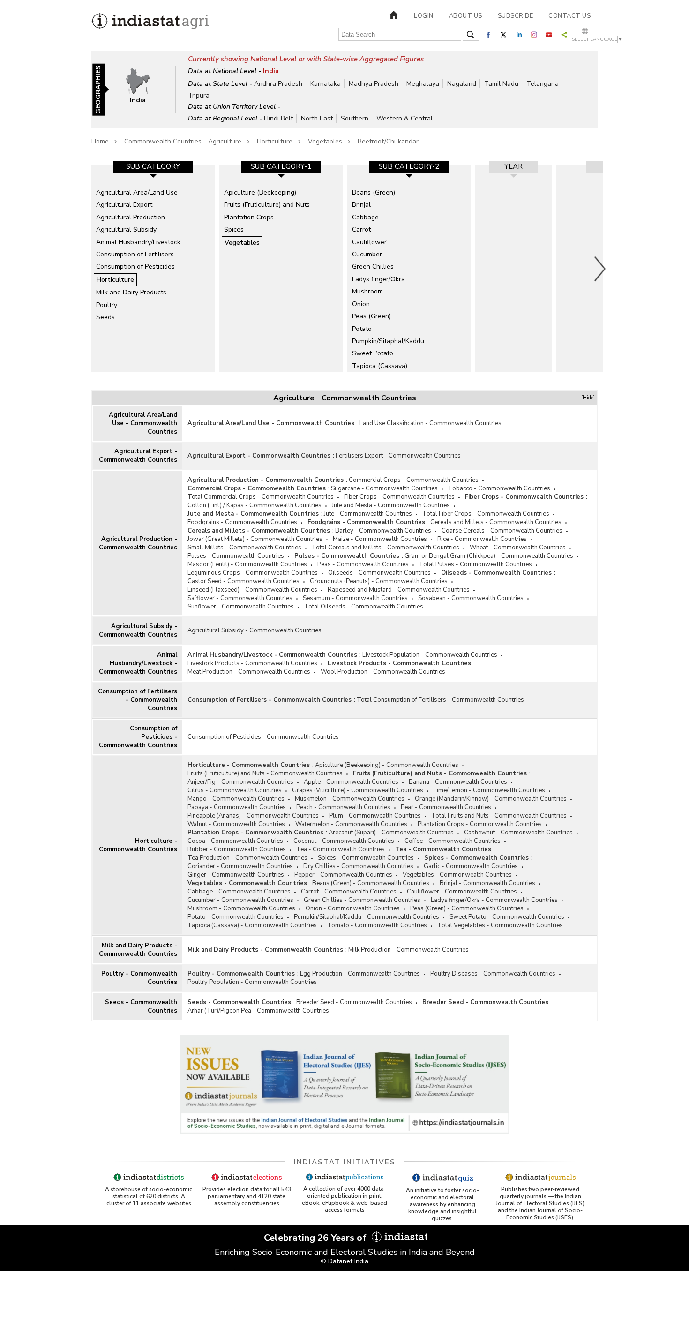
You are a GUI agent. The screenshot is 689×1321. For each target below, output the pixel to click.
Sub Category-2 (409, 166)
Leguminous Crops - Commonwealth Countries (252, 573)
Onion (361, 304)
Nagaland (461, 83)
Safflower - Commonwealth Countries (239, 598)
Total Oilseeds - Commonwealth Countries (363, 606)
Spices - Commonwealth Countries (366, 858)
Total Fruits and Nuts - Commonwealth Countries (499, 815)
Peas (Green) (371, 316)
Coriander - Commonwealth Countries (240, 866)
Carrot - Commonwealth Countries (349, 891)
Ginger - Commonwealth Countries (235, 875)
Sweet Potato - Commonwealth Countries (506, 917)
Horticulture (274, 141)
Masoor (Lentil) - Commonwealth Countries (247, 564)
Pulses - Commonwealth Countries (235, 556)
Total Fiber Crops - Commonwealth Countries (485, 514)
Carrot (361, 229)
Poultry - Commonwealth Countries (139, 977)
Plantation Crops (249, 217)
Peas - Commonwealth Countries (363, 564)
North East (317, 118)
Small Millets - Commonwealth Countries (244, 547)
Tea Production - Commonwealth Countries (247, 858)
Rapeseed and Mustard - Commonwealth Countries (399, 589)
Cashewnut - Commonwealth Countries (518, 832)
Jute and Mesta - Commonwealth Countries (391, 505)
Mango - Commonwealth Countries (236, 799)
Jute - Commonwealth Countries (368, 514)
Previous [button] (87, 269)
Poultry (106, 304)
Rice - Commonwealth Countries (482, 539)
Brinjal (361, 204)
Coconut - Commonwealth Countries (343, 841)
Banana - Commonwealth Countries (458, 782)
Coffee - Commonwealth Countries (452, 841)
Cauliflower (369, 242)
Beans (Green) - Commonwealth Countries (370, 883)
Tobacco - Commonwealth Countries (499, 488)
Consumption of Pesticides (135, 266)
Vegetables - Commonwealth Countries (457, 875)
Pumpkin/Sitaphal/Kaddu (388, 341)
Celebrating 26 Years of (316, 1237)
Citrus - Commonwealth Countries (234, 790)
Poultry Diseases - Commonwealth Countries (492, 973)
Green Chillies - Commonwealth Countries (362, 900)
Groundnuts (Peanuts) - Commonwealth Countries (379, 581)
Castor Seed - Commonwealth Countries (243, 581)
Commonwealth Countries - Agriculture (182, 141)
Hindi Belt (278, 118)
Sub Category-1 (281, 166)
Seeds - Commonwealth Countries (141, 1006)
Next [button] (600, 269)
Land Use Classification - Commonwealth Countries (430, 423)
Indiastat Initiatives (345, 1162)
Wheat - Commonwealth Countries (518, 547)
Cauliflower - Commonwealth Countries (462, 891)
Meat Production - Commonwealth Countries (248, 672)
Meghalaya (422, 83)
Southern (354, 118)
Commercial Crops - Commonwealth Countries (414, 480)
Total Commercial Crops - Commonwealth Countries (260, 497)
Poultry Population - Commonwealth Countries (252, 982)
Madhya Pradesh (373, 83)
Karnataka (325, 83)
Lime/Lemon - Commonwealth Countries (489, 790)
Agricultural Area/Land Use (137, 192)
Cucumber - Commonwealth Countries (240, 900)
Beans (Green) (373, 192)
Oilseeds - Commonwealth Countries (379, 573)
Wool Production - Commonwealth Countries (383, 672)
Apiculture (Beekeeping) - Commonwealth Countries (386, 765)
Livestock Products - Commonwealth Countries (252, 663)
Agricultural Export (124, 204)
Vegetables (325, 141)
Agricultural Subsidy (126, 229)
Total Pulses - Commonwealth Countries (475, 564)
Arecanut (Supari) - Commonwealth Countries (391, 832)
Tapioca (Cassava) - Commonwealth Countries (252, 925)
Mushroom (367, 291)
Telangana (542, 83)
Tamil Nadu (501, 83)
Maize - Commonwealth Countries (380, 539)
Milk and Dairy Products (131, 292)
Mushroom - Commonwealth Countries (241, 908)
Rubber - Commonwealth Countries (236, 849)
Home (100, 141)
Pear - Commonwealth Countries (446, 807)
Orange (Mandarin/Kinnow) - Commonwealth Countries (491, 799)
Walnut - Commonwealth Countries (236, 824)
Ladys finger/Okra (378, 279)
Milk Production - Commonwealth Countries (408, 950)
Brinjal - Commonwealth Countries (487, 883)
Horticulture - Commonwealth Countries (138, 845)
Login (424, 16)
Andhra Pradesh (278, 83)
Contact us (569, 16)
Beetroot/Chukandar (388, 141)
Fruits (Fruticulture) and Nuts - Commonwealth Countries (265, 773)
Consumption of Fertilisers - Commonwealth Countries (137, 700)
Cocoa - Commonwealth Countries (235, 841)
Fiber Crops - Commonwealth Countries (399, 497)
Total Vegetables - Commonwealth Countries (500, 925)
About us (465, 16)
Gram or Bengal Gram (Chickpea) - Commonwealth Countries (488, 556)
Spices (234, 229)
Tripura (199, 95)
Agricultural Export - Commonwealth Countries (138, 455)
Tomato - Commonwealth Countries (377, 925)
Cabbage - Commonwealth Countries (239, 891)
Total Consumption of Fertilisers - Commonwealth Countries (440, 700)
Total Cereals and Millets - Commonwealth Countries (385, 547)
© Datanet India (344, 1261)
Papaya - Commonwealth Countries (236, 807)
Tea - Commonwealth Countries (340, 849)
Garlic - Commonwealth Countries (471, 866)
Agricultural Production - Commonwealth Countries (138, 543)
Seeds (105, 317)
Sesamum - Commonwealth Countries (355, 598)
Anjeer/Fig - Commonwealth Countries (240, 782)
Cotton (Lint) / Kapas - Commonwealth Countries (254, 505)
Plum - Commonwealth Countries (375, 815)
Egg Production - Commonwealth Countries (360, 973)
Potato (362, 328)
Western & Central (404, 118)
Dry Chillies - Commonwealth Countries (358, 866)
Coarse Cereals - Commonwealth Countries (502, 530)
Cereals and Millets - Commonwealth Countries (496, 522)
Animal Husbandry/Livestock (138, 242)
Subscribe (515, 16)
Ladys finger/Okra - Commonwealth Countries (494, 900)
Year (513, 166)
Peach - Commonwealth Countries (343, 807)
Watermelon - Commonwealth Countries (351, 824)
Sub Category (153, 166)
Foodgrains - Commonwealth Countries (242, 522)
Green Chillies (373, 266)
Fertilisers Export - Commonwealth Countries (398, 455)
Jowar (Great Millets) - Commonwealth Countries (254, 539)
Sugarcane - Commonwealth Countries (384, 488)
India (271, 71)
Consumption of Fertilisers (135, 254)
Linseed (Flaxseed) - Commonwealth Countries (252, 589)
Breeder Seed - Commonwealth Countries (354, 1002)
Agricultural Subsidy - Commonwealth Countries (138, 630)
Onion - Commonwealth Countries (353, 908)
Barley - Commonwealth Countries (383, 530)
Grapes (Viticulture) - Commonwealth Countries (357, 790)
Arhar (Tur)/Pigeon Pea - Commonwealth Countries (258, 1010)
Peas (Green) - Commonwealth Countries (467, 908)
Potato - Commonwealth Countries (235, 917)
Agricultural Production (130, 217)
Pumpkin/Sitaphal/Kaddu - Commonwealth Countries (366, 917)
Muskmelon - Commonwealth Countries (349, 799)
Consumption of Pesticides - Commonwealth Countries (138, 737)
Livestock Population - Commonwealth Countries (429, 655)
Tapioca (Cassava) (379, 365)
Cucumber (367, 254)
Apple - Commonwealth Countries (351, 782)
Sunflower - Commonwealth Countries (240, 606)
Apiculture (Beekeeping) (260, 192)
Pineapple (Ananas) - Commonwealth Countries (253, 815)
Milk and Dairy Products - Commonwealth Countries (138, 949)
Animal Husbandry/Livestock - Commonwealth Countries (138, 663)
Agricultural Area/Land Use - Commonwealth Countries (143, 423)
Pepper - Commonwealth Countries (343, 875)
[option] (153, 268)
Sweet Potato (372, 353)
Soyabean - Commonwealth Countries (471, 598)
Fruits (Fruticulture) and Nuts (267, 204)
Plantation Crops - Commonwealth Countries (480, 824)
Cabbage (365, 217)
